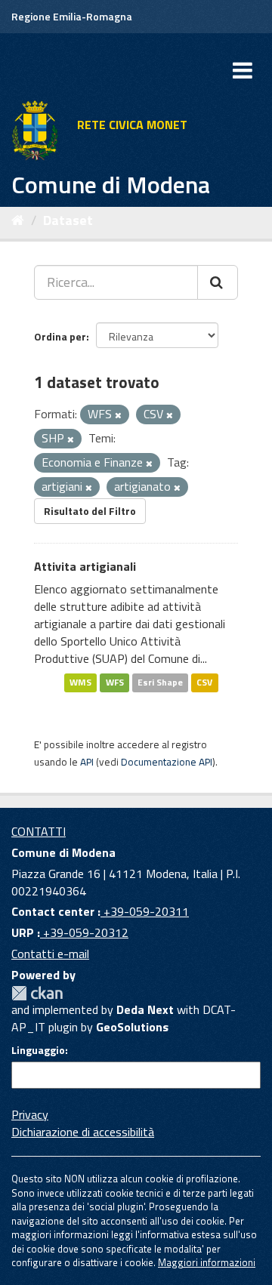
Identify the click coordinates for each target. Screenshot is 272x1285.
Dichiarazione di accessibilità (82, 1132)
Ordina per (60, 336)
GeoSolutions (132, 1027)
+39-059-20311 (144, 911)
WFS (115, 682)
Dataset (68, 220)
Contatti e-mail (50, 953)
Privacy (29, 1114)
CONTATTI (38, 831)
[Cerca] (217, 282)
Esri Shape (160, 682)
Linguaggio (38, 1050)
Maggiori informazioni (206, 1262)
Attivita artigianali (85, 566)
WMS (80, 682)
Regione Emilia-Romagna (71, 16)
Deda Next (145, 1009)
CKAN (37, 993)
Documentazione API (166, 761)
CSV (204, 682)
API (87, 761)
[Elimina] (118, 415)
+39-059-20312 (84, 932)
